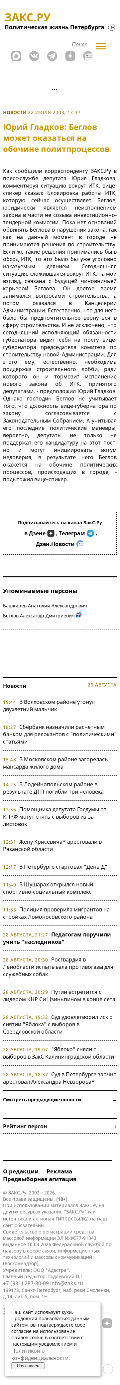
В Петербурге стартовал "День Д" (63, 866)
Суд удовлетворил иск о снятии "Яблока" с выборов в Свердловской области (58, 1024)
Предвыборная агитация (39, 1179)
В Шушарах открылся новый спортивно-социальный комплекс (48, 888)
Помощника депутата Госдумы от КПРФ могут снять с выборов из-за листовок (54, 817)
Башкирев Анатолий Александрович (45, 605)
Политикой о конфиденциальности (39, 1354)
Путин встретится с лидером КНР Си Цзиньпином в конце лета (59, 995)
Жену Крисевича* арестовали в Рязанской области (52, 845)
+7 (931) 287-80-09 (26, 1283)
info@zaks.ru (66, 1283)
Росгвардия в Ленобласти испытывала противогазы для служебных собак (58, 967)
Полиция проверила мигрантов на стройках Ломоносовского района (56, 913)
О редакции (21, 1171)
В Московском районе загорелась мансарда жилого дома (55, 763)
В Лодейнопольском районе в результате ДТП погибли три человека (53, 788)
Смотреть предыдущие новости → (60, 1099)
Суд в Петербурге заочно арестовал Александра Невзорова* (60, 1078)
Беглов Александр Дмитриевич (39, 615)
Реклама (59, 1171)
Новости (15, 112)
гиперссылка (72, 1218)
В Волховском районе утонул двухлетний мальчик (49, 705)
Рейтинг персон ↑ (60, 1126)
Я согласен (28, 1365)
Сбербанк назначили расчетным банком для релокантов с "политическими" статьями (60, 734)
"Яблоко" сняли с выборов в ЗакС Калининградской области (58, 1053)
